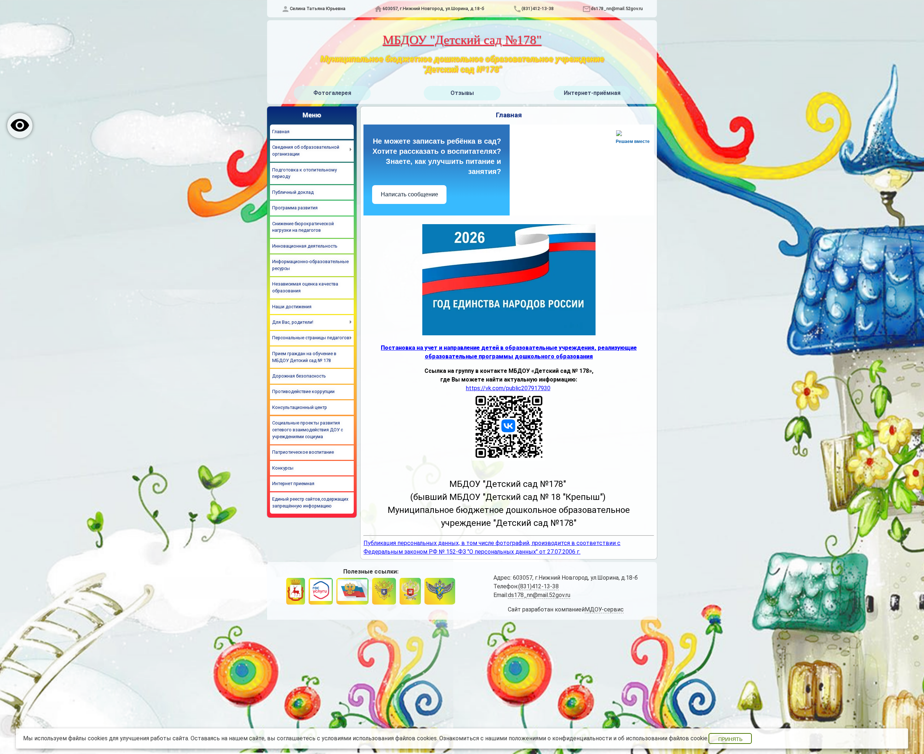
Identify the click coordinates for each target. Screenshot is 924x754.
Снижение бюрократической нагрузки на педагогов (303, 227)
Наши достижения (291, 306)
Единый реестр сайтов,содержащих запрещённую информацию (310, 502)
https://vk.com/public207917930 (508, 388)
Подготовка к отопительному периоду (304, 173)
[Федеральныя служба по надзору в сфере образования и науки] (439, 591)
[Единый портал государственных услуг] (320, 591)
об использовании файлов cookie (662, 738)
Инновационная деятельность (304, 246)
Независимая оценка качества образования (305, 287)
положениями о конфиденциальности (560, 738)
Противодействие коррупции (303, 391)
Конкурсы (282, 468)
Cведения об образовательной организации (305, 150)
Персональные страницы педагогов (310, 337)
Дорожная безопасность (299, 376)
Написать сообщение (409, 194)
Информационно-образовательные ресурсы (310, 265)
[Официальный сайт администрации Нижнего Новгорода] (295, 591)
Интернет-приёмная (592, 93)
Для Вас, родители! (292, 322)
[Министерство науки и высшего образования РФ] (384, 591)
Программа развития (295, 207)
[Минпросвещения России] (410, 591)
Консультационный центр (299, 407)
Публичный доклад (293, 192)
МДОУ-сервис (604, 609)
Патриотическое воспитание (303, 452)
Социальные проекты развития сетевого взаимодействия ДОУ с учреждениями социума (307, 429)
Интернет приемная (293, 483)
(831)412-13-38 (538, 8)
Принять (730, 739)
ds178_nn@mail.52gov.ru (617, 8)
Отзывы (462, 93)
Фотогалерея (332, 93)
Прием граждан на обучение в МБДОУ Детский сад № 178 (304, 357)
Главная (280, 131)
